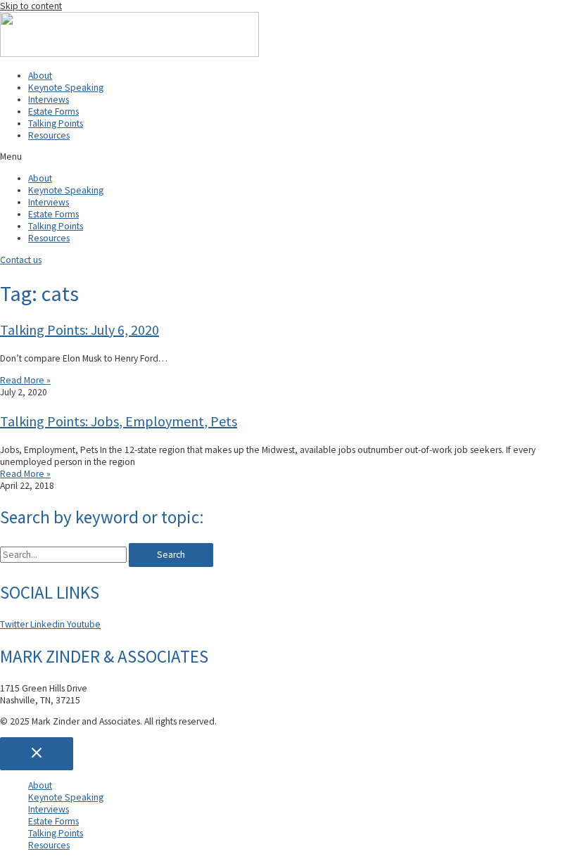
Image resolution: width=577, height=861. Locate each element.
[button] (288, 156)
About (40, 76)
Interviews (48, 100)
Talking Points (55, 123)
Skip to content (31, 6)
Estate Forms (53, 111)
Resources (49, 135)
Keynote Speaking (65, 88)
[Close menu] (36, 753)
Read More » (25, 380)
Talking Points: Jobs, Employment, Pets (118, 421)
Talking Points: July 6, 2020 (79, 329)
